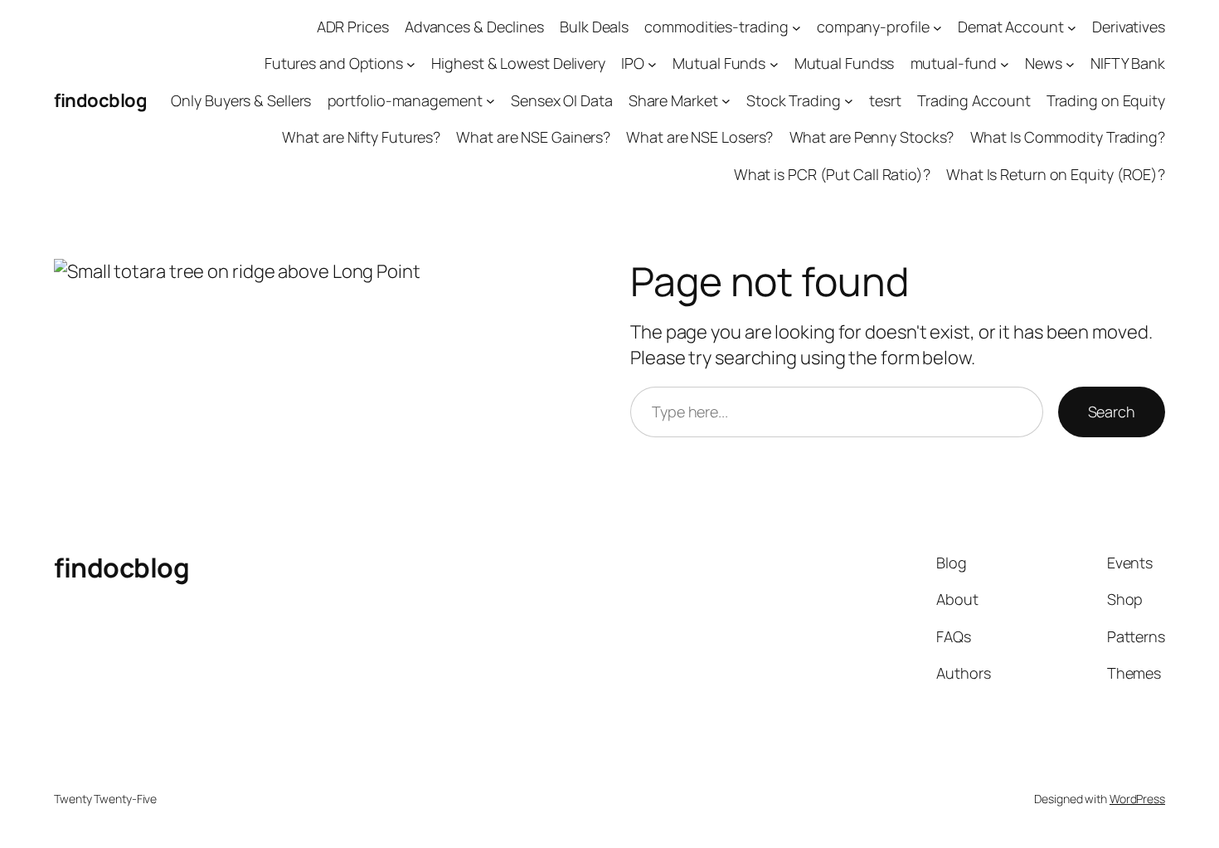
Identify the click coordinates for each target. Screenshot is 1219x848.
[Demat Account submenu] (1071, 27)
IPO (632, 63)
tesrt (885, 100)
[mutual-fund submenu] (1004, 64)
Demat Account (1011, 27)
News (1043, 63)
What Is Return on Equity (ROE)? (1055, 174)
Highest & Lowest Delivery (518, 63)
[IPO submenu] (652, 64)
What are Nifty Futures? (361, 137)
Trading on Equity (1106, 100)
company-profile (873, 27)
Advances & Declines (474, 27)
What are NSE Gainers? (533, 137)
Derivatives (1128, 27)
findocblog (100, 100)
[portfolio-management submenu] (490, 100)
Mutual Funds (719, 63)
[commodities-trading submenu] (796, 27)
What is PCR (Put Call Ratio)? (832, 174)
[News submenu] (1070, 64)
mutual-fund (954, 63)
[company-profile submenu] (937, 27)
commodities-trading (716, 27)
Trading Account (974, 100)
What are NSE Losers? (699, 137)
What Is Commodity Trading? (1067, 137)
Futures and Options (334, 63)
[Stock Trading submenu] (848, 100)
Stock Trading (793, 100)
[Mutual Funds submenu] (774, 64)
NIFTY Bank (1127, 63)
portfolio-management (405, 100)
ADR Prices (353, 27)
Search (1111, 412)
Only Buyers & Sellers (241, 100)
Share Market (673, 100)
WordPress (1137, 799)
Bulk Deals (594, 27)
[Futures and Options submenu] (410, 64)
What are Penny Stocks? (871, 137)
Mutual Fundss (844, 63)
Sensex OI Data (562, 100)
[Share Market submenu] (726, 100)
